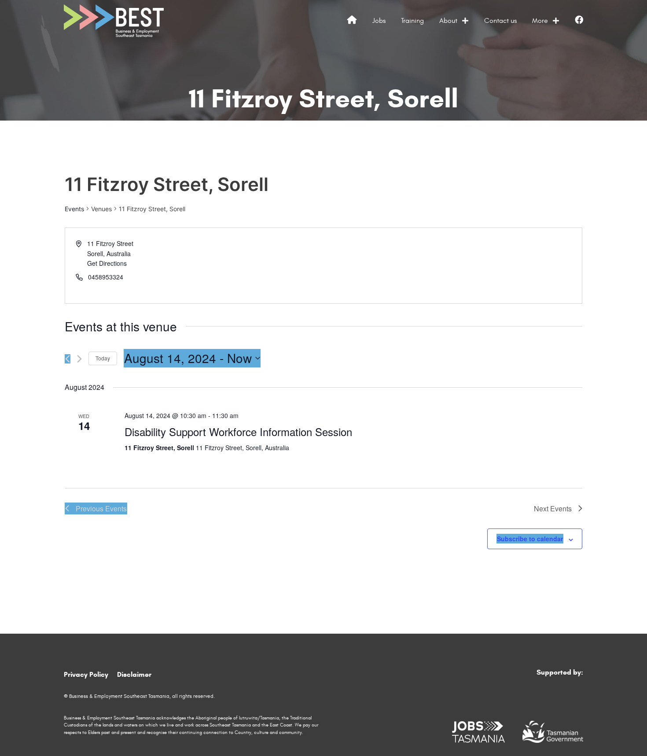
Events (74, 209)
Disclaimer (134, 674)
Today (103, 358)
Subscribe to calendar (530, 538)
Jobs (379, 21)
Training (412, 21)
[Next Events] (79, 359)
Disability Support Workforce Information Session (238, 431)
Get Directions (107, 263)
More (540, 21)
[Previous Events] (67, 358)
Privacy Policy (86, 674)
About (448, 21)
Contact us (500, 21)
